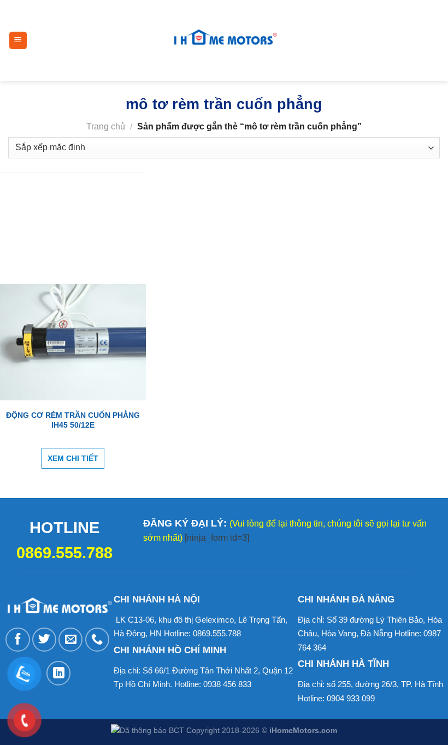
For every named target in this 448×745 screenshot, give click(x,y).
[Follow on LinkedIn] (58, 673)
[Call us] (97, 640)
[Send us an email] (70, 640)
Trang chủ (105, 126)
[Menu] (18, 41)
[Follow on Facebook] (17, 640)
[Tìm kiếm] (291, 40)
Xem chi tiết (73, 458)
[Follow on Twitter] (44, 640)
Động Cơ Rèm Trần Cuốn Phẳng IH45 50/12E (73, 420)
